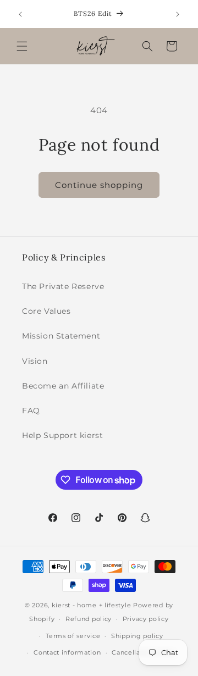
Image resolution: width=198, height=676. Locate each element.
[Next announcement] (178, 14)
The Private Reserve (63, 286)
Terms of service (73, 636)
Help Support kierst (62, 435)
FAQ (31, 410)
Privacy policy (146, 619)
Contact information (67, 652)
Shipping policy (137, 636)
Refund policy (88, 619)
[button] (22, 46)
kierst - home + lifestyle (91, 605)
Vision (35, 361)
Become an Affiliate (63, 386)
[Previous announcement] (20, 14)
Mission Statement (61, 336)
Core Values (46, 311)
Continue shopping (99, 185)
